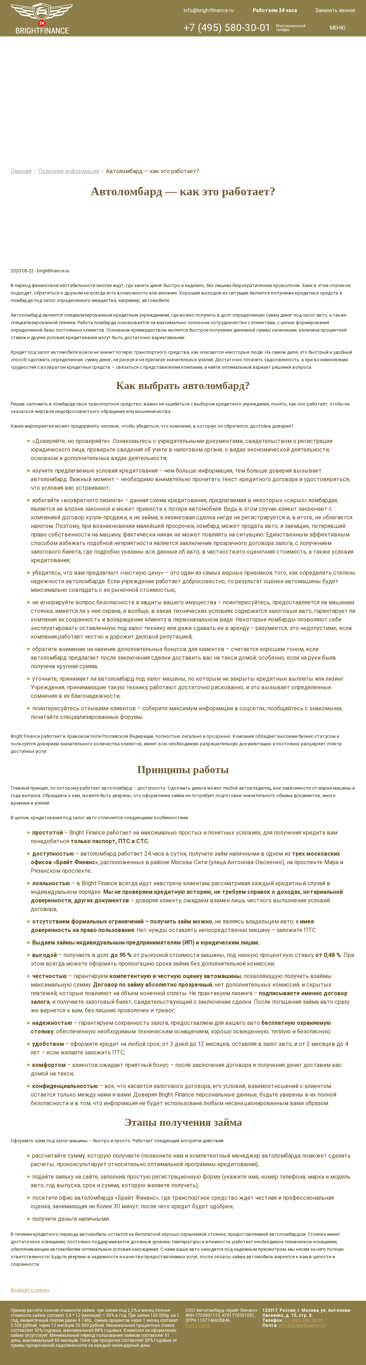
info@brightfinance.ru (209, 10)
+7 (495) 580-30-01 (227, 28)
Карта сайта (198, 1325)
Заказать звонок (335, 10)
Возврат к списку (30, 1290)
